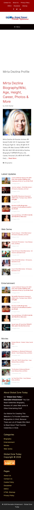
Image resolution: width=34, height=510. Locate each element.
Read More (12, 158)
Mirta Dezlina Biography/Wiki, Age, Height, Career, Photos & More (16, 92)
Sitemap (24, 6)
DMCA (9, 6)
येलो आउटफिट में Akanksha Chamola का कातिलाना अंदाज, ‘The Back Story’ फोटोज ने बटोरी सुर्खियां (22, 197)
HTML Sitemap (9, 492)
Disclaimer (17, 6)
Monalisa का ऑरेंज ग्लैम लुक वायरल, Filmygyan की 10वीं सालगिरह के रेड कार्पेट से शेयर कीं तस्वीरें (21, 207)
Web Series (8, 449)
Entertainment (9, 442)
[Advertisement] (17, 47)
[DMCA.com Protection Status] (9, 465)
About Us (16, 2)
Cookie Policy (9, 482)
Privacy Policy (25, 2)
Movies (6, 445)
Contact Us (7, 2)
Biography (8, 163)
